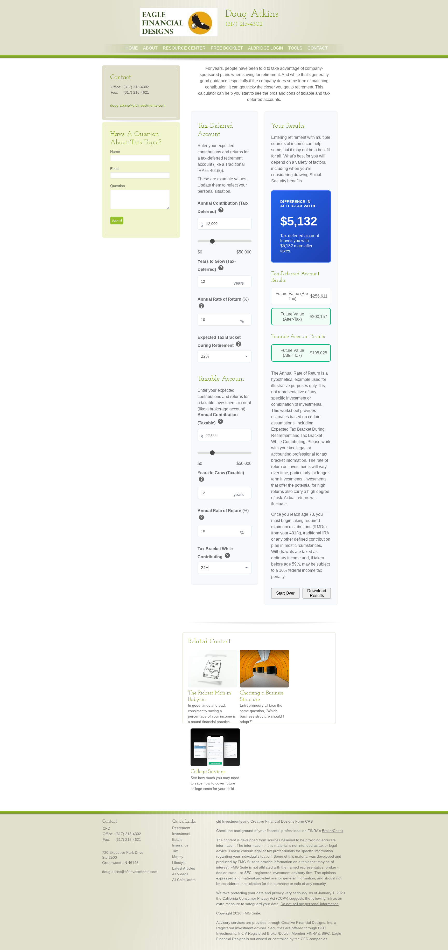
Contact (317, 48)
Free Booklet (227, 48)
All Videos (180, 874)
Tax (175, 851)
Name (115, 151)
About (150, 48)
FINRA (311, 933)
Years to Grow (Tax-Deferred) (217, 265)
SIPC (325, 933)
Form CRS (304, 821)
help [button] (221, 210)
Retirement (181, 828)
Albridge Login (265, 48)
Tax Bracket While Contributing (215, 553)
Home (131, 48)
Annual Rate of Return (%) (223, 303)
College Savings (208, 771)
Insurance (180, 845)
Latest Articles (183, 868)
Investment (181, 833)
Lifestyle (179, 862)
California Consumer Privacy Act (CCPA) (255, 898)
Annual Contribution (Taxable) (218, 419)
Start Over (285, 593)
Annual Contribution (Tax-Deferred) (223, 207)
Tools (295, 48)
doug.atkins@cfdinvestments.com (137, 105)
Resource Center (184, 48)
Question (117, 186)
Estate (177, 839)
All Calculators (183, 880)
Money (177, 857)
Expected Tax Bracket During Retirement (220, 341)
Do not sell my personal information (310, 904)
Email (114, 169)
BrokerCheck (332, 831)
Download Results (316, 593)
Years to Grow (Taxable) (221, 477)
